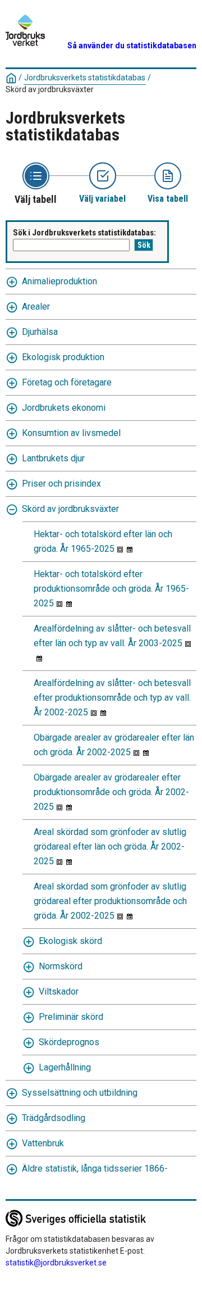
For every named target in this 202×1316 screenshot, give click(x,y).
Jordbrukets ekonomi (63, 407)
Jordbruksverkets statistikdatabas (84, 77)
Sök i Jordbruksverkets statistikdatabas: (84, 233)
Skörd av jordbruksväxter (70, 508)
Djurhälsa (40, 331)
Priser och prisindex (61, 483)
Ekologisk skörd (70, 941)
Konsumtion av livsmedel (71, 433)
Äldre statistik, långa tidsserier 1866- (95, 1168)
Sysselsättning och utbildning (79, 1092)
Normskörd (60, 966)
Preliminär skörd (71, 1016)
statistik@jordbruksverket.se (56, 1262)
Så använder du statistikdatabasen (131, 45)
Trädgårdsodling (53, 1118)
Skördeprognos (69, 1042)
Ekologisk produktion (63, 357)
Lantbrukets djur (53, 458)
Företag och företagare (67, 382)
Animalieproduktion (59, 281)
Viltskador (59, 991)
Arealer (36, 306)
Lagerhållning (65, 1067)
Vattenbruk (43, 1143)
